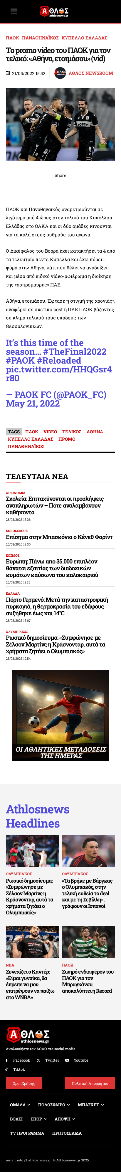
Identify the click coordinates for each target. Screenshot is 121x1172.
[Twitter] (39, 1060)
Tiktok (19, 1069)
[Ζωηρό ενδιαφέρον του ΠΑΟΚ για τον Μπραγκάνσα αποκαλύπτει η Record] (88, 942)
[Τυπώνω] (101, 188)
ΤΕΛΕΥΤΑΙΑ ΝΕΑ (37, 476)
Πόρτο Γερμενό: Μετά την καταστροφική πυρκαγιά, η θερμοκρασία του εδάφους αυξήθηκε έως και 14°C (57, 606)
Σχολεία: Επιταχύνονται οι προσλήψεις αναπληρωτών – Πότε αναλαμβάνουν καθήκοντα (54, 505)
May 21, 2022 (33, 403)
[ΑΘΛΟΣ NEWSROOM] (61, 73)
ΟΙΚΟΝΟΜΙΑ (15, 493)
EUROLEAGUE (17, 531)
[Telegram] (74, 188)
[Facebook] (20, 188)
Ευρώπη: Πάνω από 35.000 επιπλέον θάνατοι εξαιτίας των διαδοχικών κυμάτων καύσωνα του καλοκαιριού (52, 567)
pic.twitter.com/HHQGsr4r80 (59, 373)
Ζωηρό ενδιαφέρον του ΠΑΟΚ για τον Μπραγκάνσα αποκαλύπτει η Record (88, 981)
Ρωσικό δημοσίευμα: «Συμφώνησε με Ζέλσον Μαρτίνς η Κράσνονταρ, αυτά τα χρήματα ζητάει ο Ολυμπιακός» (55, 644)
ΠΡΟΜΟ (66, 439)
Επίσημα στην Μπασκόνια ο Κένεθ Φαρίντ (59, 537)
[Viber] (60, 188)
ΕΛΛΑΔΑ (13, 593)
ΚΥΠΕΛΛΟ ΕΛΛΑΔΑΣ (84, 38)
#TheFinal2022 (75, 351)
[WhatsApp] (47, 188)
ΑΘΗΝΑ (95, 432)
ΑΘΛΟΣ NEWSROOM (91, 73)
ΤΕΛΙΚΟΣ (71, 432)
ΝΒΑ (10, 965)
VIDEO (50, 432)
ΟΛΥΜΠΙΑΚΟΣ (17, 632)
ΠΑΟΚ (12, 38)
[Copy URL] (87, 188)
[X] (33, 188)
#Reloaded (59, 360)
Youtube (81, 1060)
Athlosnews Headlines (37, 816)
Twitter (52, 1060)
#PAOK (20, 360)
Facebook (21, 1060)
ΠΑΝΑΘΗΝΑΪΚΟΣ (40, 38)
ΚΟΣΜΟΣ (12, 555)
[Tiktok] (7, 1069)
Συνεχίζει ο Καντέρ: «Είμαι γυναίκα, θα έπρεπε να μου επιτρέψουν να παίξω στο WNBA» (30, 984)
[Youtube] (67, 1060)
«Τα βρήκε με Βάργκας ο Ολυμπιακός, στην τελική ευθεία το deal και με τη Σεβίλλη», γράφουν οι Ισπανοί (87, 893)
